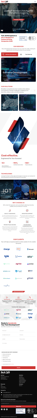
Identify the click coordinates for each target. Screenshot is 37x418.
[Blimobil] (30, 249)
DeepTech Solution (22, 381)
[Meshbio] (18, 256)
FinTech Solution (22, 379)
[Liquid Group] (18, 271)
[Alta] (30, 256)
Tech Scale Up (5, 357)
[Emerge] (7, 249)
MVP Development (6, 355)
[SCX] (18, 249)
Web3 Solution (21, 377)
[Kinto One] (7, 271)
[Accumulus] (7, 264)
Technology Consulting (7, 361)
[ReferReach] (7, 278)
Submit (18, 367)
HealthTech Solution (22, 380)
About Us (20, 385)
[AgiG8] (18, 264)
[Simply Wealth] (30, 278)
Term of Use (12, 364)
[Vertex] (7, 285)
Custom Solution (22, 382)
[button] (35, 1)
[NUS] (30, 271)
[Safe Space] (18, 278)
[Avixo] (30, 264)
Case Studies (3, 386)
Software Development (7, 354)
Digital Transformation (7, 359)
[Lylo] (7, 256)
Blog (1, 385)
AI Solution (21, 376)
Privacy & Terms (3, 387)
